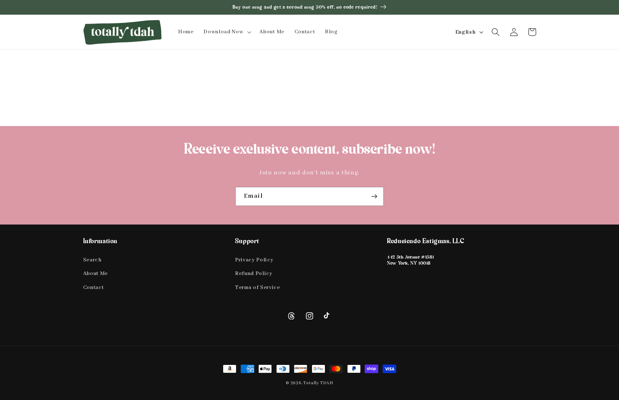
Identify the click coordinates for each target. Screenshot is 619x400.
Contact (93, 287)
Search (92, 259)
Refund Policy (254, 273)
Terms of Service (257, 287)
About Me (95, 273)
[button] (226, 31)
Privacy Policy (254, 259)
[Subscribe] (374, 196)
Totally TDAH (318, 383)
